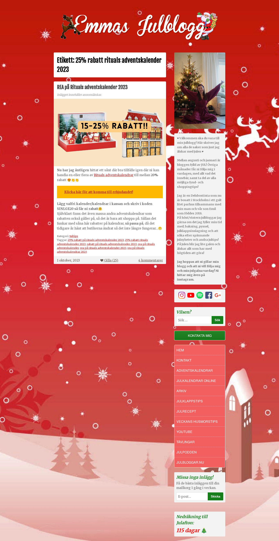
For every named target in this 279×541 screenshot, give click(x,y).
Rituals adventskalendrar (113, 175)
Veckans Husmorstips (197, 421)
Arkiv (181, 390)
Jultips (73, 236)
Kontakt (184, 360)
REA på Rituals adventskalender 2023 (92, 87)
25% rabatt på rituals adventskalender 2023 (96, 240)
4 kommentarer (150, 260)
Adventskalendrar (194, 370)
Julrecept (186, 411)
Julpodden (186, 452)
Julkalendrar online (196, 380)
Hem (180, 350)
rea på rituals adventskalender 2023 (103, 247)
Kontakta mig (200, 335)
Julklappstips (189, 401)
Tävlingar (185, 442)
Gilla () (111, 260)
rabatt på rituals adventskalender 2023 (112, 244)
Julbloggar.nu (190, 462)
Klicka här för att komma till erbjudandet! (98, 192)
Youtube (184, 431)
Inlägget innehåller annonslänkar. (79, 95)
